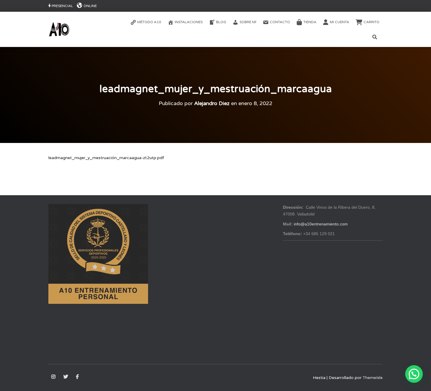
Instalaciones (189, 22)
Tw (66, 377)
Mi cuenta (339, 22)
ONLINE (90, 6)
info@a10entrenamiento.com (321, 224)
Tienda (309, 22)
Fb (78, 377)
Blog (221, 22)
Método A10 (149, 22)
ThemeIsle (373, 377)
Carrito (371, 22)
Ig (53, 377)
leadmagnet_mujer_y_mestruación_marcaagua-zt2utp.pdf (106, 157)
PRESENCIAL (62, 6)
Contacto (280, 22)
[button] (414, 374)
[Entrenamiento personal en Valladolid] (59, 29)
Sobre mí (248, 22)
